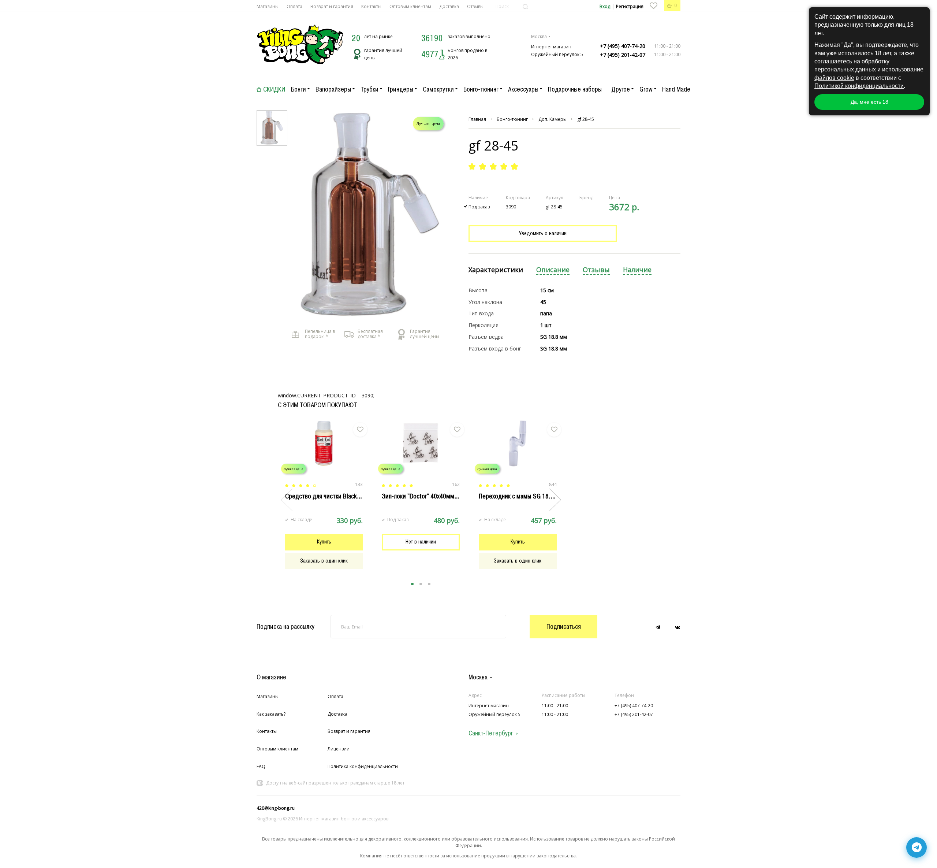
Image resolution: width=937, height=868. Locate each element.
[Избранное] (653, 5)
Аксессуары (523, 89)
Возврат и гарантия (331, 6)
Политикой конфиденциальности (859, 86)
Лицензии (339, 749)
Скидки (274, 89)
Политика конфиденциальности (363, 766)
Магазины (268, 6)
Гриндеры (400, 89)
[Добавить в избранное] (360, 430)
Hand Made (676, 89)
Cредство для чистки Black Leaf (327, 496)
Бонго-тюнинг (481, 89)
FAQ (261, 766)
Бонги (298, 89)
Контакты (371, 6)
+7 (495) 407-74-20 (622, 45)
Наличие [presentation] (637, 270)
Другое (620, 89)
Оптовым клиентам (410, 6)
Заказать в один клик (324, 560)
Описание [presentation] (553, 270)
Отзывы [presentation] (596, 270)
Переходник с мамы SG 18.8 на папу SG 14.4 (538, 496)
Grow (646, 89)
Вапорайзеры (333, 89)
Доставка (449, 6)
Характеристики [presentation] (495, 270)
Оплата (294, 6)
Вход (605, 6)
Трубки (369, 89)
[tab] (495, 270)
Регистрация (629, 6)
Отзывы (475, 6)
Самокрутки (438, 89)
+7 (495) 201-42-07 (622, 54)
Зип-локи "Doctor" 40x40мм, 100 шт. (429, 496)
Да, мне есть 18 (869, 102)
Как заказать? (271, 714)
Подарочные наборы (575, 89)
